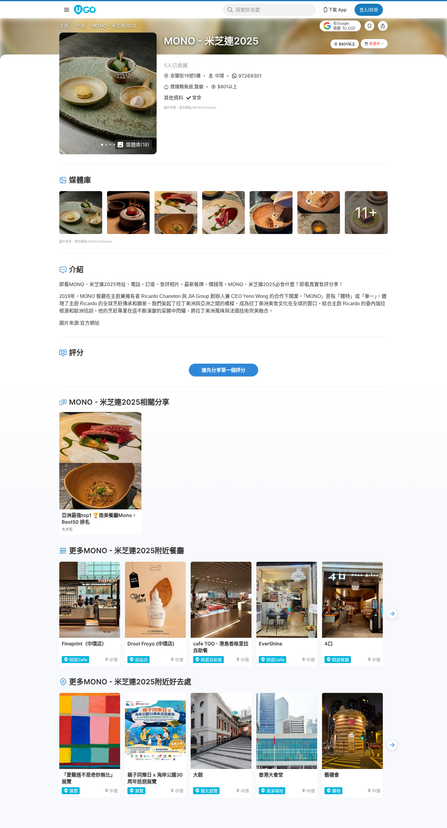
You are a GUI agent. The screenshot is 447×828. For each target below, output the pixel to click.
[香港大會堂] (286, 731)
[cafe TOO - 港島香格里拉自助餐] (221, 600)
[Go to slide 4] (114, 144)
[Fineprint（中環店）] (89, 600)
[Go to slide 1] (102, 145)
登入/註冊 (368, 9)
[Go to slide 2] (106, 144)
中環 (80, 26)
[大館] (221, 731)
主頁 (63, 26)
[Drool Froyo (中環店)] (155, 600)
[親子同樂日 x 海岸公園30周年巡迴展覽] (155, 731)
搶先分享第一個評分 (223, 370)
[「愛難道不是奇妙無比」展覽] (89, 731)
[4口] (352, 600)
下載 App (337, 9)
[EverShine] (286, 600)
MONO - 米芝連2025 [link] (114, 26)
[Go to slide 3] (110, 144)
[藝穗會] (352, 731)
